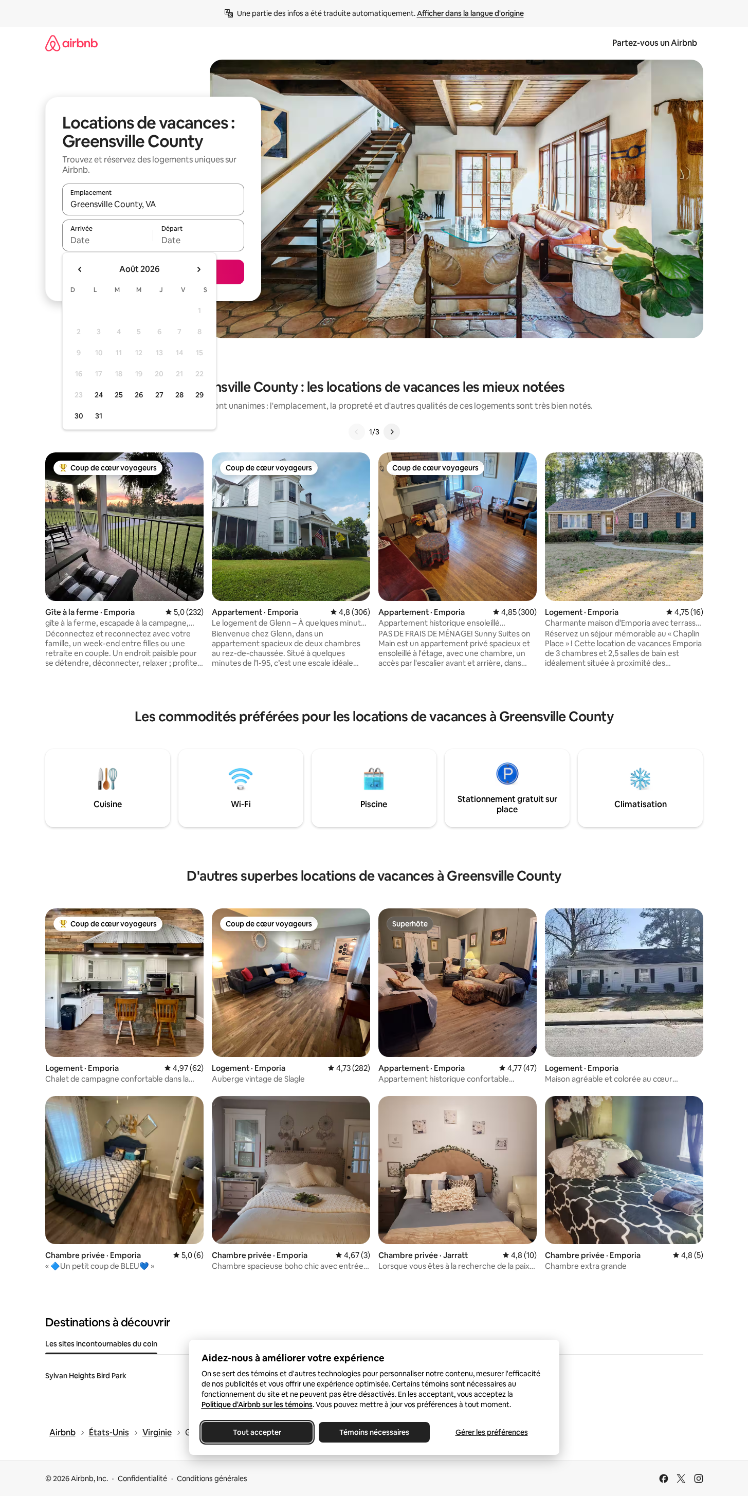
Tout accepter (257, 1432)
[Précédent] (357, 432)
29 (199, 394)
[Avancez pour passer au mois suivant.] (198, 269)
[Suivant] (392, 432)
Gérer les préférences (491, 1432)
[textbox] (107, 240)
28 (179, 394)
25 (119, 394)
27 (159, 394)
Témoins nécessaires (374, 1432)
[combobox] (153, 204)
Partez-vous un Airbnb (654, 43)
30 (79, 416)
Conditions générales (212, 1478)
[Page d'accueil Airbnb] (71, 43)
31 (98, 416)
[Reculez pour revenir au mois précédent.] (80, 269)
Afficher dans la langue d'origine (470, 13)
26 (139, 394)
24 (99, 394)
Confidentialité (142, 1478)
